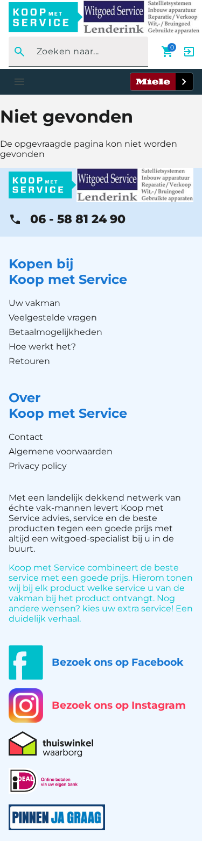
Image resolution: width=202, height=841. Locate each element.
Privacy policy (38, 466)
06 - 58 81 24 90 (78, 219)
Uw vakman (34, 303)
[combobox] (75, 51)
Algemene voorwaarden (61, 451)
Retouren (29, 361)
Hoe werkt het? (42, 346)
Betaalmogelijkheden (55, 332)
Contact (26, 437)
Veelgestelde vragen (53, 317)
